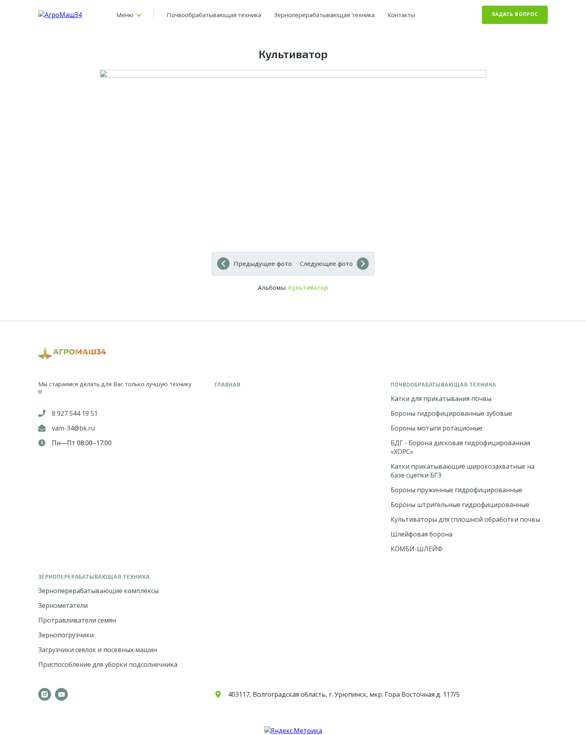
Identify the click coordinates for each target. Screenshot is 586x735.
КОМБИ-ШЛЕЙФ (416, 548)
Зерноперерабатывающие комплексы (98, 590)
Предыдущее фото (263, 263)
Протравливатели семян (77, 620)
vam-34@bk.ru (73, 428)
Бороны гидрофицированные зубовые (451, 413)
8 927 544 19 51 (75, 413)
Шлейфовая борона (421, 534)
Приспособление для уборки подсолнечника (107, 664)
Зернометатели (63, 605)
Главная (227, 384)
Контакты (401, 15)
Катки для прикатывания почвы (441, 398)
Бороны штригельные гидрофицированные (460, 504)
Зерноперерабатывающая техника (324, 15)
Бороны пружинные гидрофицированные (456, 489)
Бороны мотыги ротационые (436, 428)
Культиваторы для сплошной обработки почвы (465, 519)
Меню (125, 15)
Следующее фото (326, 263)
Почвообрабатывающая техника (214, 15)
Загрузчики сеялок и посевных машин (97, 649)
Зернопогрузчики (66, 635)
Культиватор (308, 287)
